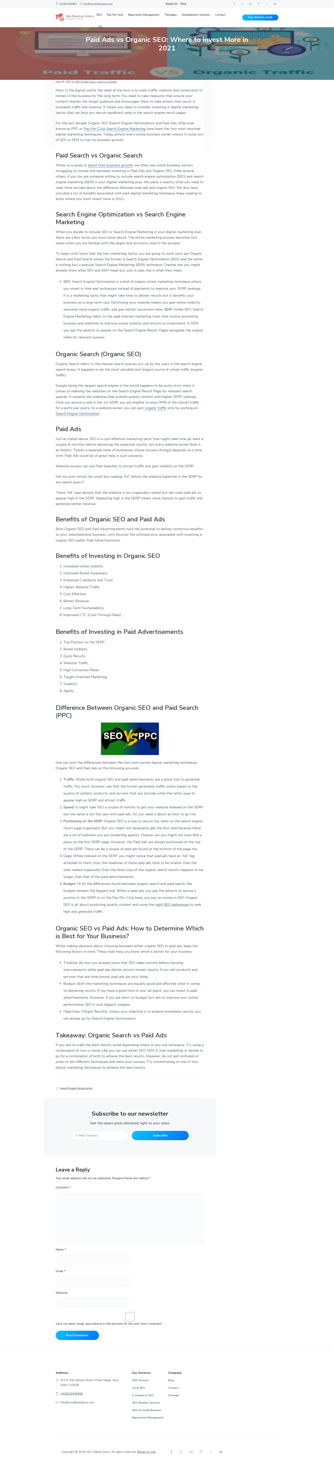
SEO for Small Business (146, 1410)
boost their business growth (110, 165)
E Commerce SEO (143, 1395)
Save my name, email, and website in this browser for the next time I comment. (109, 1324)
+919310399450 (68, 3)
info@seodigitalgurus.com (98, 3)
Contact (173, 1388)
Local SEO (138, 1388)
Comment (63, 1187)
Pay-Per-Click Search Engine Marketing (115, 128)
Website (62, 1293)
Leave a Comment (107, 82)
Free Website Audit (260, 17)
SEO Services (140, 1380)
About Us (171, 3)
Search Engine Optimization (77, 413)
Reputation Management (148, 1417)
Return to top (146, 1452)
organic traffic (156, 408)
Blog (183, 3)
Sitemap (173, 1395)
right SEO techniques (172, 904)
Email (60, 1271)
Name (61, 1249)
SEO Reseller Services (146, 1403)
